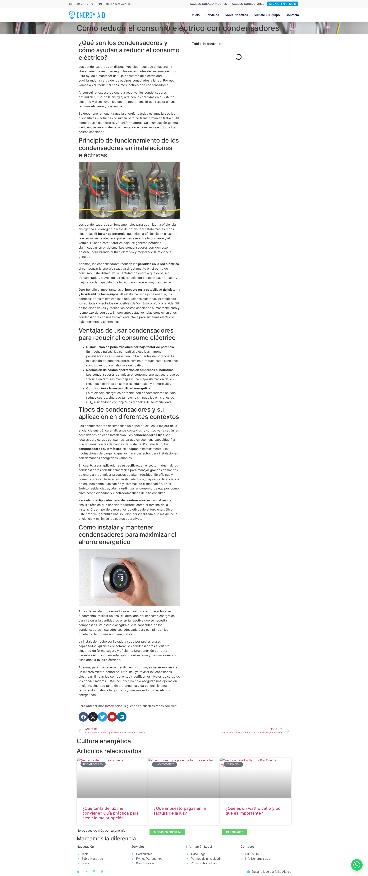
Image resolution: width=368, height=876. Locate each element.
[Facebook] (83, 717)
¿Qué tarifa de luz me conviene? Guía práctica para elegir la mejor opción (110, 813)
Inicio (196, 15)
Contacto (292, 15)
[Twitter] (102, 717)
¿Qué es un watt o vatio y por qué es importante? (254, 811)
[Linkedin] (122, 717)
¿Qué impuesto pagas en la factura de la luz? (180, 811)
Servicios (212, 15)
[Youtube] (112, 717)
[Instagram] (93, 717)
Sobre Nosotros (236, 15)
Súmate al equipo (267, 15)
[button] (357, 865)
